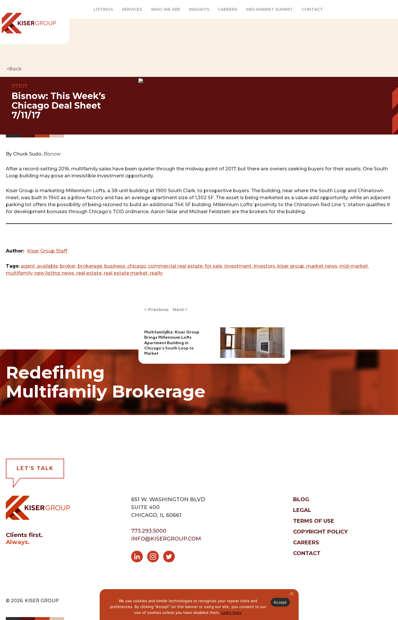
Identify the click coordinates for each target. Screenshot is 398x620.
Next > (180, 309)
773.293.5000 (148, 531)
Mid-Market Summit (269, 9)
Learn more (231, 612)
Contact (312, 9)
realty (156, 273)
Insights (199, 9)
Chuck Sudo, (37, 154)
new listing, (48, 273)
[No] (291, 593)
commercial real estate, (176, 266)
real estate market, (127, 273)
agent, (29, 266)
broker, (69, 266)
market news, (322, 266)
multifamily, (20, 273)
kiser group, (291, 266)
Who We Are (165, 9)
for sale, (214, 266)
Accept (280, 602)
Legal (302, 510)
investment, (238, 266)
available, (48, 266)
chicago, (137, 266)
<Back (14, 69)
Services (132, 9)
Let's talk (35, 468)
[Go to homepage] (38, 507)
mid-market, (354, 266)
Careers (227, 9)
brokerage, (91, 266)
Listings (103, 9)
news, (69, 273)
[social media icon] (139, 557)
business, (115, 266)
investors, (265, 266)
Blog (301, 499)
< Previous (156, 309)
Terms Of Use (313, 521)
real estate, (90, 273)
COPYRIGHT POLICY (320, 532)
